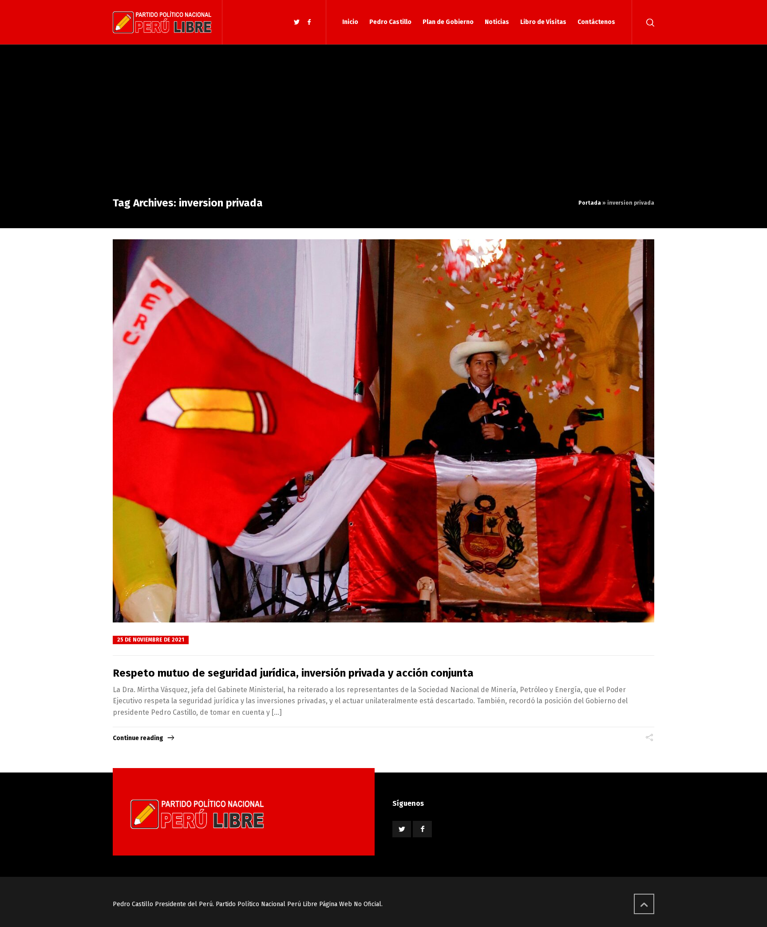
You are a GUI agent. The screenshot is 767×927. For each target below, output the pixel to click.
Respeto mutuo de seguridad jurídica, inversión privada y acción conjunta (293, 673)
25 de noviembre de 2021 (150, 640)
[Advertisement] (383, 129)
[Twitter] (297, 22)
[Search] (648, 22)
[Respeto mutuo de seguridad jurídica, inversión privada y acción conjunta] (383, 430)
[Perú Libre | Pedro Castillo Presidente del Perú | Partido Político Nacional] (162, 22)
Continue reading (138, 738)
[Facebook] (308, 22)
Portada (589, 203)
